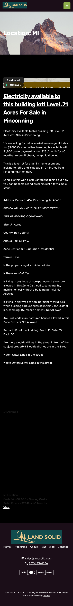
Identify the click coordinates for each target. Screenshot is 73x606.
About (34, 546)
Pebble (46, 595)
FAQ (43, 546)
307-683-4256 (38, 563)
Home (7, 546)
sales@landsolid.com (38, 558)
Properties (20, 546)
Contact (63, 546)
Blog (52, 546)
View (6, 507)
